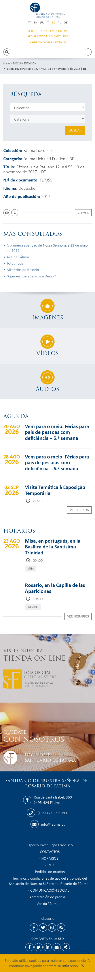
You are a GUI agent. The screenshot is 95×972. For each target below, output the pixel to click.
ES (53, 22)
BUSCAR (75, 130)
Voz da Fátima (47, 903)
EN (36, 22)
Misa (30, 568)
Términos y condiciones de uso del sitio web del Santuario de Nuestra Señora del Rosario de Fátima (48, 880)
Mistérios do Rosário (23, 269)
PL (59, 22)
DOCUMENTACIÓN (24, 63)
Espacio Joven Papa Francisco (50, 844)
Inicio (6, 63)
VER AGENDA (79, 509)
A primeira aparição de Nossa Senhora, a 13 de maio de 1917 (47, 247)
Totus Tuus (15, 263)
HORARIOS (49, 858)
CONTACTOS (50, 851)
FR (42, 22)
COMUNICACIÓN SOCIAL (49, 890)
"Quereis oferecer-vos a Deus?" (31, 276)
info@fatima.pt (53, 824)
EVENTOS (49, 864)
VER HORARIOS (78, 616)
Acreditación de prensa (47, 896)
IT (47, 22)
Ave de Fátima (18, 256)
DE (66, 22)
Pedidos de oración (50, 871)
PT (29, 22)
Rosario (32, 607)
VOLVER (83, 212)
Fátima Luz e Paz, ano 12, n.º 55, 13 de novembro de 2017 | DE (46, 68)
